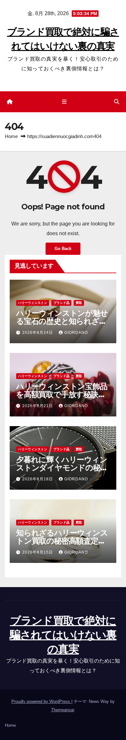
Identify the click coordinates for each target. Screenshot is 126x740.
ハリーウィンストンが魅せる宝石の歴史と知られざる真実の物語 (62, 321)
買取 (79, 303)
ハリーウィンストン (32, 303)
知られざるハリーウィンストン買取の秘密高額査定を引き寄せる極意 (62, 541)
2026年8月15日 (38, 552)
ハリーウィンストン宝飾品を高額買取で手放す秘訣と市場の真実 (61, 394)
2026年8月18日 (38, 479)
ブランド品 (61, 303)
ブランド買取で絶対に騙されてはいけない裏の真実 (63, 635)
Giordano (76, 332)
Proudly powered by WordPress (41, 701)
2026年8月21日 (38, 406)
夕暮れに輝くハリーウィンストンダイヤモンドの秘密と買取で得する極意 (62, 467)
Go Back (63, 248)
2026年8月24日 (38, 332)
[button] (116, 102)
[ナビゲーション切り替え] (64, 102)
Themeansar (62, 709)
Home (11, 136)
